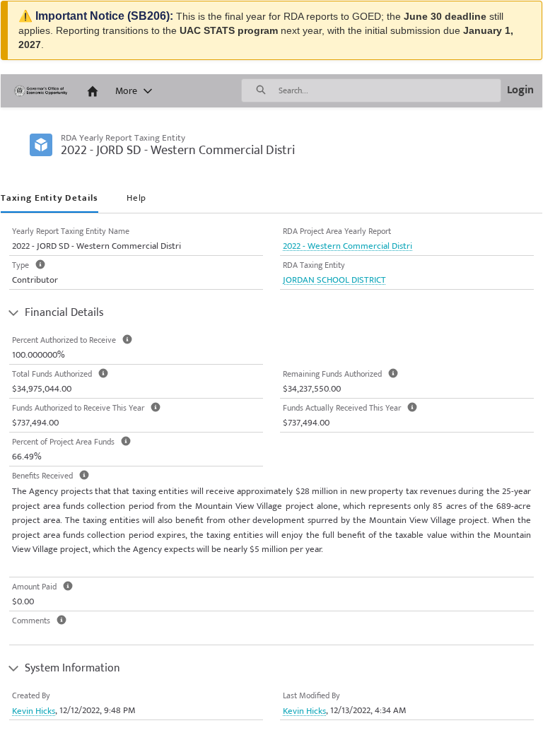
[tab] (49, 199)
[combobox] (390, 90)
